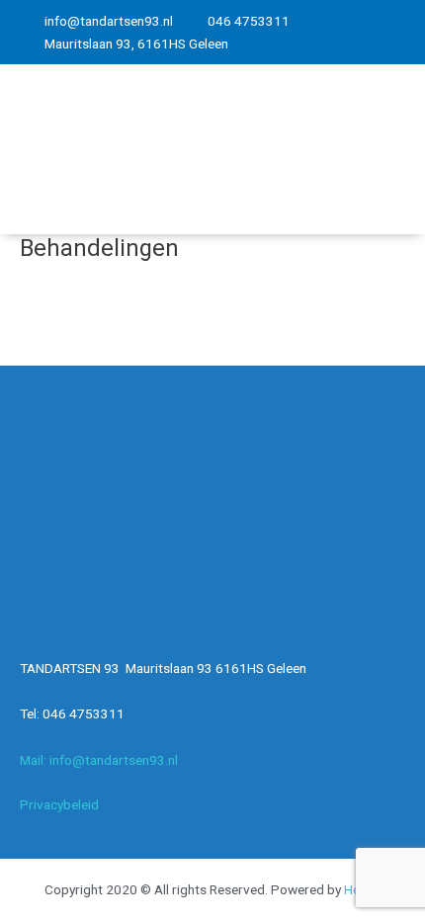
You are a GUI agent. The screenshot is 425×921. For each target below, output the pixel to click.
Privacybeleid (59, 804)
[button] (386, 149)
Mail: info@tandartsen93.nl (99, 760)
